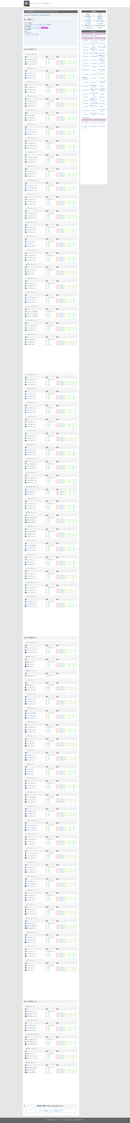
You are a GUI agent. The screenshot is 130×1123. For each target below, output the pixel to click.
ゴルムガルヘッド (31, 562)
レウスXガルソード (31, 699)
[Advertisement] (50, 42)
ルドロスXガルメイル (32, 218)
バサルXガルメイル (31, 412)
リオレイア (93, 110)
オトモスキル (27, 34)
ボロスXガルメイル (31, 232)
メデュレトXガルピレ (32, 830)
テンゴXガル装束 (31, 344)
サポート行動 (35, 34)
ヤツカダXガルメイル (32, 606)
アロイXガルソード (31, 73)
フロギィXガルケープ (32, 145)
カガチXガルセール (31, 449)
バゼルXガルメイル (31, 942)
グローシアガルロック (32, 647)
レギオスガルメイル (31, 787)
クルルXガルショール (32, 134)
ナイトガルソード (31, 951)
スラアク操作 (87, 23)
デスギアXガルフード (32, 299)
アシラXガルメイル (31, 162)
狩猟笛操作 (99, 18)
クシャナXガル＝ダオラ (32, 853)
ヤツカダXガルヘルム (32, 604)
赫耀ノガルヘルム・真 (32, 1055)
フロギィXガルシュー (32, 143)
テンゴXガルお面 (31, 341)
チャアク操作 (100, 23)
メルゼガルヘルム (31, 897)
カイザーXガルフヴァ (32, 883)
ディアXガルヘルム (31, 813)
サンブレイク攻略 (29, 15)
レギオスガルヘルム (31, 785)
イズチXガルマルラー (32, 103)
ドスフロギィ (102, 78)
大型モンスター (85, 36)
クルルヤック (85, 60)
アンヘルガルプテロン (32, 914)
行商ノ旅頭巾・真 (31, 491)
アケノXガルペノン (31, 199)
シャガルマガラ (93, 63)
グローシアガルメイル (32, 652)
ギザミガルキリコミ (31, 573)
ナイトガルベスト (31, 956)
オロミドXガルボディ (32, 592)
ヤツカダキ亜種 (93, 103)
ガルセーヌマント (31, 970)
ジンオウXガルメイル (32, 717)
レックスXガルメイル (32, 801)
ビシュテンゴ (85, 94)
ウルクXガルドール (31, 171)
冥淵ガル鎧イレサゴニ (32, 1013)
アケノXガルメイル (31, 204)
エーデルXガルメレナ (32, 285)
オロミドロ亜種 (93, 53)
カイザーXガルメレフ (32, 886)
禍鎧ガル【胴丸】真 (31, 522)
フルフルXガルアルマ (32, 325)
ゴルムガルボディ (31, 564)
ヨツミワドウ (102, 103)
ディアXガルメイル (31, 816)
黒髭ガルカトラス (31, 661)
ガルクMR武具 (46, 15)
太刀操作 (100, 13)
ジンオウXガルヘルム (32, 715)
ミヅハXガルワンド (31, 867)
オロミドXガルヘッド (32, 590)
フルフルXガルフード (32, 327)
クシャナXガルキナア (32, 855)
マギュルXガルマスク (32, 480)
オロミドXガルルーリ (32, 587)
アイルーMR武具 (47, 24)
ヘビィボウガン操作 (87, 27)
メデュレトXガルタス (32, 825)
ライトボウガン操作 (100, 25)
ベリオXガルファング (32, 503)
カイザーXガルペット (32, 881)
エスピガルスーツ (31, 759)
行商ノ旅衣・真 (30, 494)
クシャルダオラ (93, 56)
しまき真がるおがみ (31, 1027)
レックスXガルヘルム (32, 799)
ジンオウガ (93, 66)
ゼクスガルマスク (31, 743)
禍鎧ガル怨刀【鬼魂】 (32, 1067)
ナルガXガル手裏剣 (31, 531)
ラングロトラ (85, 110)
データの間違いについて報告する (50, 1111)
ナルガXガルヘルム (31, 534)
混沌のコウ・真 (30, 274)
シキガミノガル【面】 (32, 313)
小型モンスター (93, 36)
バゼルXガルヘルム (31, 939)
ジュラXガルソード (31, 393)
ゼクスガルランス (31, 741)
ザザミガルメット (31, 243)
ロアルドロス (85, 117)
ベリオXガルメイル (31, 508)
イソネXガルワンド (31, 421)
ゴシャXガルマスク (31, 547)
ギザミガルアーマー (31, 578)
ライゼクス (102, 106)
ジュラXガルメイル (31, 398)
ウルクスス (85, 46)
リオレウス (85, 114)
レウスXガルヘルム (31, 701)
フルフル (85, 97)
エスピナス (93, 46)
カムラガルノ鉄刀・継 (32, 59)
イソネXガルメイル (31, 426)
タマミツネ (93, 70)
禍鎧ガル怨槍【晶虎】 (32, 517)
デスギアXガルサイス (32, 297)
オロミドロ (85, 53)
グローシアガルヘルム (32, 650)
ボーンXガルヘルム (31, 89)
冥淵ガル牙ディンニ (31, 1011)
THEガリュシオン (31, 909)
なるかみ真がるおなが (32, 1044)
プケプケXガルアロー (32, 379)
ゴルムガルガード (31, 559)
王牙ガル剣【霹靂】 (31, 713)
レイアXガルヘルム (31, 438)
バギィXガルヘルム (31, 117)
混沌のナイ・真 (30, 271)
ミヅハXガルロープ (31, 872)
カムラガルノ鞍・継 (31, 63)
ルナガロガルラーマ (31, 727)
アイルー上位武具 (38, 24)
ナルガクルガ (94, 82)
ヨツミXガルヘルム (31, 257)
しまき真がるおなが (31, 1030)
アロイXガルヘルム (31, 75)
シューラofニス (30, 769)
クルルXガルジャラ (31, 129)
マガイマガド (85, 100)
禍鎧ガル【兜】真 (31, 520)
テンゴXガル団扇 (31, 339)
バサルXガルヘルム (31, 410)
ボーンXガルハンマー (32, 87)
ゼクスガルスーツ (31, 745)
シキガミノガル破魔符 (32, 311)
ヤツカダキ (85, 103)
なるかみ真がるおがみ (32, 1041)
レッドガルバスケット (32, 839)
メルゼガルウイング (31, 895)
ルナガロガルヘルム (31, 729)
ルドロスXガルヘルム (32, 215)
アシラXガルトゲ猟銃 (32, 157)
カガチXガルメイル (31, 454)
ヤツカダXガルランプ (32, 601)
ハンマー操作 (87, 18)
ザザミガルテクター (31, 246)
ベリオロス (93, 97)
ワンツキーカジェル (31, 269)
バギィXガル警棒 (31, 115)
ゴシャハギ (85, 63)
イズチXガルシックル (32, 101)
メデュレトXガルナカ (32, 827)
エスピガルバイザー (31, 757)
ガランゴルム (85, 56)
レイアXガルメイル (31, 440)
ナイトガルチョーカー (32, 953)
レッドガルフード (31, 841)
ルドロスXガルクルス (32, 213)
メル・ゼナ (102, 100)
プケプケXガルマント (32, 384)
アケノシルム (94, 40)
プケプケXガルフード (32, 382)
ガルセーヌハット (31, 967)
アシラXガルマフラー (32, 159)
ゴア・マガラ (94, 60)
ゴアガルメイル (30, 773)
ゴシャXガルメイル (31, 550)
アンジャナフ (102, 40)
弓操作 (99, 27)
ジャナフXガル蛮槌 (31, 463)
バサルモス (102, 86)
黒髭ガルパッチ (30, 664)
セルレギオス (102, 66)
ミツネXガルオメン (31, 687)
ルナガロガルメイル (31, 731)
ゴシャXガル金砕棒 (31, 545)
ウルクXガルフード (31, 173)
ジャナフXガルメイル (32, 468)
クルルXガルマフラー (32, 131)
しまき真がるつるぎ (31, 1025)
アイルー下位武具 (28, 24)
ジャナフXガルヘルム (32, 466)
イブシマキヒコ (102, 43)
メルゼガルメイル (31, 900)
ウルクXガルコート (31, 176)
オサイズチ (102, 50)
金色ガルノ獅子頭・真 (32, 925)
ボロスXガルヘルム (31, 229)
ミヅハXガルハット (31, 869)
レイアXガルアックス (32, 435)
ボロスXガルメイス (31, 227)
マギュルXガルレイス (32, 477)
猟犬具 (26, 31)
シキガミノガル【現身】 (32, 316)
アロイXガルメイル (31, 78)
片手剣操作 (87, 16)
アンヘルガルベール (31, 911)
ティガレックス (93, 74)
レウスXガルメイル (31, 703)
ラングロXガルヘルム (32, 187)
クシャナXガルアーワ (32, 858)
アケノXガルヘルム (31, 201)
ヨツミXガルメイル (31, 260)
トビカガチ (85, 82)
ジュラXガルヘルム (31, 396)
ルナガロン (102, 114)
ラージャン (85, 106)
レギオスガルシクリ (31, 783)
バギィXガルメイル (31, 120)
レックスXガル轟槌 (31, 797)
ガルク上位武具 (36, 27)
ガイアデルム (102, 53)
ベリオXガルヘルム (31, 505)
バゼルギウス (85, 90)
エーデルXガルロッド (32, 283)
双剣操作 (100, 16)
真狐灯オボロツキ (31, 685)
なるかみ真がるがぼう (32, 1039)
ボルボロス (102, 97)
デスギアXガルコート (32, 302)
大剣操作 (88, 13)
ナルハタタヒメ (85, 86)
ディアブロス (85, 74)
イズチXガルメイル (31, 106)
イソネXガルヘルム (31, 424)
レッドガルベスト (31, 843)
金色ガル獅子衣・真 (31, 928)
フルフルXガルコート (32, 330)
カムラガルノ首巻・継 (32, 61)
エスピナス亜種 (102, 46)
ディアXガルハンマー (32, 811)
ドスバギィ (93, 78)
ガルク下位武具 (28, 27)
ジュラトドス (102, 63)
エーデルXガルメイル (32, 288)
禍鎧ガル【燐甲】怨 (31, 1072)
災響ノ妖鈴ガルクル (31, 675)
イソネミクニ (85, 43)
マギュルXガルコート (32, 482)
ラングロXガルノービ (32, 185)
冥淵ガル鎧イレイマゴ (32, 1016)
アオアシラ (85, 40)
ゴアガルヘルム (30, 771)
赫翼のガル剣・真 (31, 1053)
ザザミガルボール (31, 241)
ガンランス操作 (100, 20)
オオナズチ (85, 50)
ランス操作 (87, 20)
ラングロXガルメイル (32, 190)
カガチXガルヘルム (31, 452)
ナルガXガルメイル (31, 536)
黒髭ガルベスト (30, 666)
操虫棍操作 (87, 25)
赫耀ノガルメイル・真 (32, 1058)
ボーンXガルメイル (31, 92)
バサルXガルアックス (32, 407)
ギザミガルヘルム (31, 576)
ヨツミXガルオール (31, 255)
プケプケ (102, 94)
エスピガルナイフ (31, 755)
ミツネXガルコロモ (31, 689)
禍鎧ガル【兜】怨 (31, 1069)
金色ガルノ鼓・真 (31, 923)
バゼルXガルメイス (31, 937)
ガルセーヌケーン (31, 965)
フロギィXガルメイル (32, 148)
